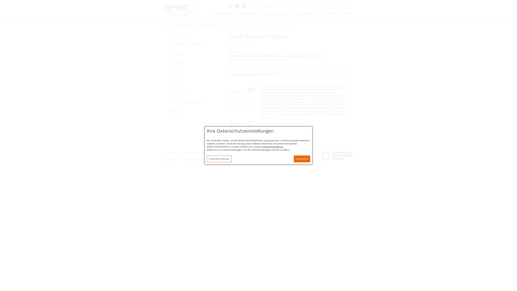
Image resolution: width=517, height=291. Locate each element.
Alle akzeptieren (302, 159)
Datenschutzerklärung (272, 147)
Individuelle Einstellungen (219, 159)
